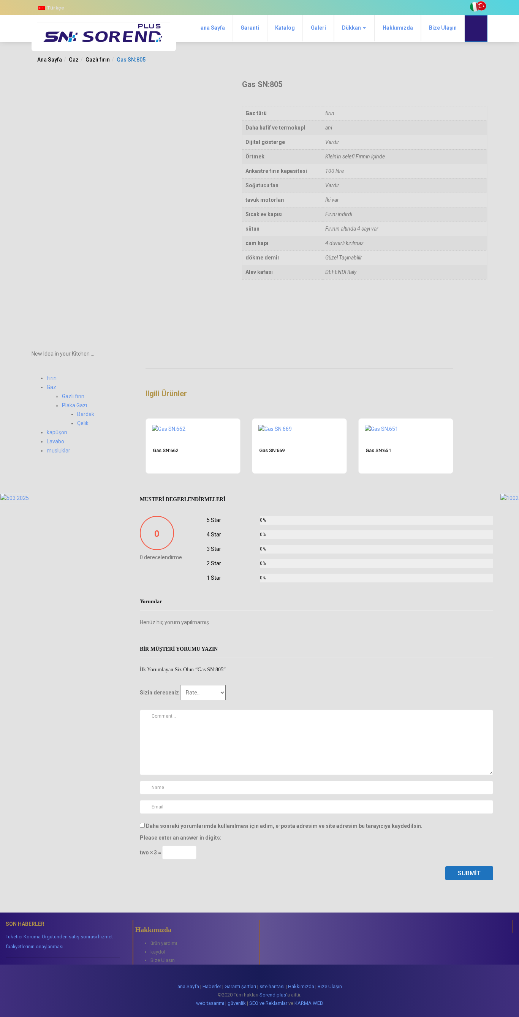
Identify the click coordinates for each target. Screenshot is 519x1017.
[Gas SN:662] (168, 423)
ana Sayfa (213, 28)
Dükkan (352, 28)
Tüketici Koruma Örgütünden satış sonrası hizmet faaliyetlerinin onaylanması (59, 941)
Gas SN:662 (165, 450)
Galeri (318, 28)
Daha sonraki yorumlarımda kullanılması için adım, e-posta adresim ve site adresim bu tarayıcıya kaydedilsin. (284, 826)
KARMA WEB (308, 1003)
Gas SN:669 (272, 450)
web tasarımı (210, 1003)
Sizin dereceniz (159, 693)
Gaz (74, 60)
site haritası (272, 986)
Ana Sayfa (49, 60)
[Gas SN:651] (381, 423)
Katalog (285, 28)
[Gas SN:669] (275, 423)
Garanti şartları (240, 986)
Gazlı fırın (97, 60)
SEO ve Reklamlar (268, 1003)
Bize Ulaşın (443, 28)
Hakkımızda (398, 28)
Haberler (212, 986)
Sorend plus (273, 995)
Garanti (250, 28)
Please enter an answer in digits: (181, 838)
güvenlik (237, 1003)
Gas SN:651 (378, 450)
